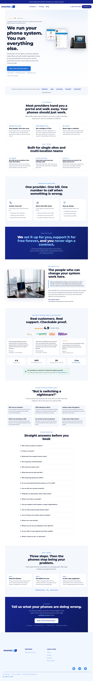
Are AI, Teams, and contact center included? (36, 515)
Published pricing (40, 590)
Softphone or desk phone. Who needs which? (36, 493)
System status (54, 590)
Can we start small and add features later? (35, 510)
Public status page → (76, 362)
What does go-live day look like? (32, 472)
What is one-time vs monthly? (31, 499)
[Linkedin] (85, 668)
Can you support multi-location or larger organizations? (40, 504)
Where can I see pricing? (30, 520)
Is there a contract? (28, 451)
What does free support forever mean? (34, 456)
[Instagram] (79, 668)
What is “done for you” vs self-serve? (34, 536)
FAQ (47, 590)
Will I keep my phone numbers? (32, 445)
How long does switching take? (32, 461)
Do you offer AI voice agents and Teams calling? (37, 531)
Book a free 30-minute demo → (18, 68)
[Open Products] (36, 7)
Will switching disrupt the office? (32, 477)
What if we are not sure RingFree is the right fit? (37, 525)
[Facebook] (73, 668)
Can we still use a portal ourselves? (33, 488)
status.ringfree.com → (63, 372)
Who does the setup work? (30, 467)
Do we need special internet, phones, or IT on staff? (38, 483)
